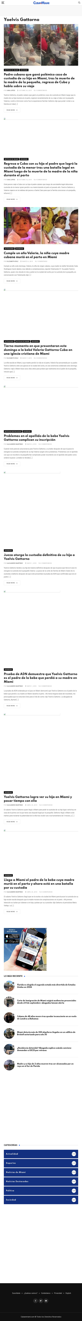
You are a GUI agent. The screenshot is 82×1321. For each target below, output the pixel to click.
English (68, 1293)
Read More (11, 110)
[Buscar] (79, 2)
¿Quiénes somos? (30, 1293)
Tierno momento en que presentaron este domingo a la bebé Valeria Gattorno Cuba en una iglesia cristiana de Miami (38, 350)
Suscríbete (16, 1293)
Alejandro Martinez (15, 444)
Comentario (42, 261)
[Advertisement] (20, 1107)
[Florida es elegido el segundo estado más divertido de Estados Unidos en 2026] (9, 986)
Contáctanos (45, 1293)
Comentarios (41, 90)
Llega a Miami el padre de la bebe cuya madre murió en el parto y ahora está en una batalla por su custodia (39, 884)
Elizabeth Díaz (12, 261)
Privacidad (58, 1293)
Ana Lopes (11, 90)
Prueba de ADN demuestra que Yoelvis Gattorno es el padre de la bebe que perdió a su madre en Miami (40, 678)
